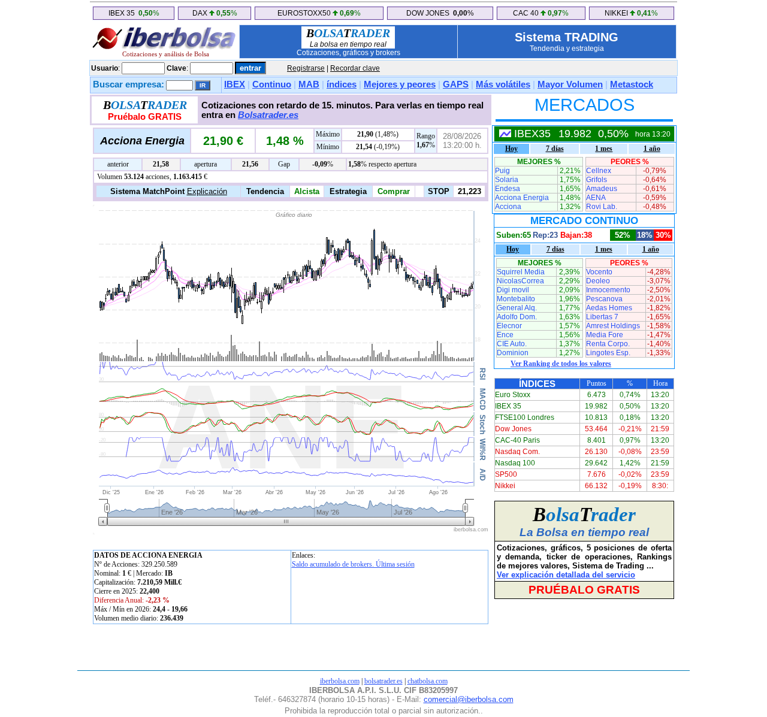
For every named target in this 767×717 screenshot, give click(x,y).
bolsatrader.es (383, 681)
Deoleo (598, 281)
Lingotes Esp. (608, 353)
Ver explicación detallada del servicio (566, 574)
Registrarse (306, 68)
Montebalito (516, 299)
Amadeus (601, 188)
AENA (596, 197)
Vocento (599, 272)
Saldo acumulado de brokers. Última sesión (353, 564)
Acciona (508, 206)
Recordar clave (355, 68)
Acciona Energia (522, 197)
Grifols (596, 180)
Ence (505, 335)
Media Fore (604, 335)
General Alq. (517, 308)
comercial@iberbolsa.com (469, 699)
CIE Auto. (512, 344)
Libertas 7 (602, 317)
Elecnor (509, 326)
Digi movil (513, 290)
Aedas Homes (609, 308)
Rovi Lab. (601, 206)
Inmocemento (608, 290)
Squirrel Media (521, 272)
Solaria (506, 180)
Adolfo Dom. (517, 317)
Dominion (513, 353)
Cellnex (598, 171)
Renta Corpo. (608, 344)
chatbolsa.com (427, 681)
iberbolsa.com (340, 681)
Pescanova (604, 299)
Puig (502, 171)
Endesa (507, 188)
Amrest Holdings (613, 326)
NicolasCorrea (520, 281)
